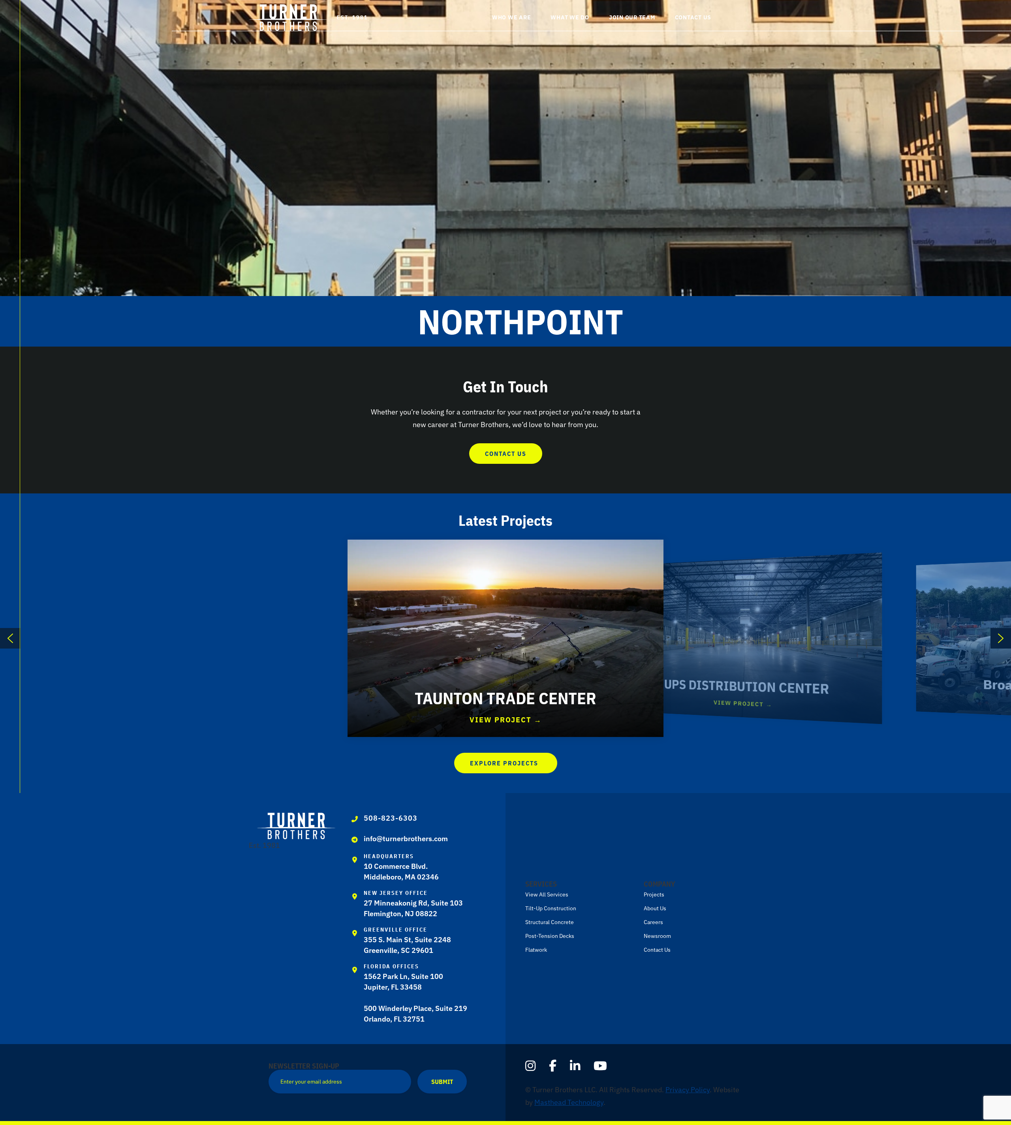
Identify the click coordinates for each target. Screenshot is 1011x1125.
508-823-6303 (390, 818)
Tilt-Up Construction (550, 908)
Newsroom (657, 935)
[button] (741, 18)
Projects (654, 894)
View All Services (546, 894)
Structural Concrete (549, 922)
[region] (505, 638)
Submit (442, 1082)
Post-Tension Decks (549, 935)
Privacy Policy (687, 1089)
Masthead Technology (568, 1102)
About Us (655, 908)
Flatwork (536, 949)
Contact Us (657, 949)
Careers (653, 922)
